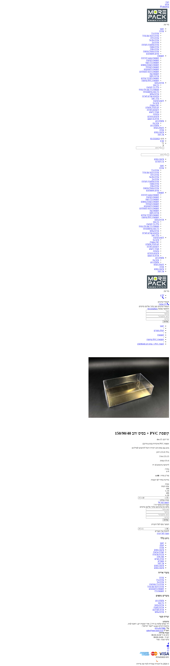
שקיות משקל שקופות (151, 51)
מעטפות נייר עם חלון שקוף (149, 89)
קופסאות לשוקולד (152, 67)
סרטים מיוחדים (153, 116)
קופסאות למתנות (152, 60)
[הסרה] (140, 498)
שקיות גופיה (154, 49)
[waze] (168, 650)
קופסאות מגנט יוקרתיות (150, 58)
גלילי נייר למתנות (152, 87)
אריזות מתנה (159, 605)
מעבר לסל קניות (163, 533)
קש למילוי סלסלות (152, 107)
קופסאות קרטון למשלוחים (149, 71)
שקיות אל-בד (154, 40)
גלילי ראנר (155, 98)
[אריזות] (157, 22)
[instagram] (168, 648)
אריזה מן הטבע (153, 119)
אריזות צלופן (154, 94)
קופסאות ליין (159, 591)
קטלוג (162, 545)
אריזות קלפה (154, 76)
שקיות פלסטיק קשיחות (150, 44)
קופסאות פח (154, 74)
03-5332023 (155, 139)
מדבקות (156, 114)
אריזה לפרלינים (158, 609)
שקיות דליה (154, 38)
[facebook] (168, 644)
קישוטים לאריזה (153, 110)
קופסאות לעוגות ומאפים (150, 65)
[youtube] (168, 646)
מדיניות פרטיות (158, 554)
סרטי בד (156, 103)
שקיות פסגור (154, 47)
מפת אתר (160, 556)
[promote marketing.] (160, 662)
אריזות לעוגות (159, 607)
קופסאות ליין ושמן (152, 62)
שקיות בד (155, 42)
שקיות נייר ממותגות (156, 584)
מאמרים (161, 561)
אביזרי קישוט (154, 112)
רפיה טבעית (154, 105)
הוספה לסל (164, 502)
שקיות (161, 577)
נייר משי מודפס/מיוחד (151, 92)
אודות (162, 547)
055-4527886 (160, 628)
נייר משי (156, 85)
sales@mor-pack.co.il (154, 630)
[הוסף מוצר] (167, 498)
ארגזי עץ (156, 123)
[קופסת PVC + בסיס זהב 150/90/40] (128, 427)
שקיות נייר (155, 33)
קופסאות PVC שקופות (150, 80)
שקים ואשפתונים (152, 53)
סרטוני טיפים (159, 550)
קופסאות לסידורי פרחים (150, 78)
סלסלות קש (154, 125)
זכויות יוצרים (159, 559)
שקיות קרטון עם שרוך (150, 35)
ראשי (162, 543)
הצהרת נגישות (158, 552)
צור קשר (161, 563)
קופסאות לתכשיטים (151, 69)
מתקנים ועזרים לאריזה (150, 96)
